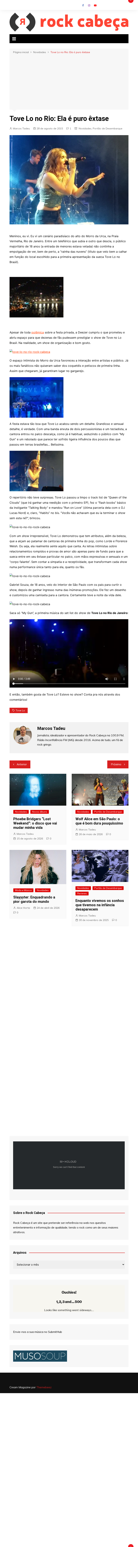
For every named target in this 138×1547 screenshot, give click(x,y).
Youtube (95, 5)
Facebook (83, 5)
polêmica (37, 332)
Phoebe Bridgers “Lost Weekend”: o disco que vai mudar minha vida (35, 823)
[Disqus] (69, 981)
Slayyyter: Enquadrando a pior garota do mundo (34, 899)
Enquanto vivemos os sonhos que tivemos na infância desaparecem (99, 904)
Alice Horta (23, 907)
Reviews (82, 893)
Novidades (85, 128)
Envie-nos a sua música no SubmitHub (37, 1332)
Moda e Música (23, 890)
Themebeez (44, 1387)
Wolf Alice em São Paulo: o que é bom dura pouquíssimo (99, 821)
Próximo (116, 764)
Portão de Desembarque (107, 128)
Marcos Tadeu (21, 128)
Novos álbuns (39, 811)
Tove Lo (20, 710)
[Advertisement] (69, 81)
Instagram (89, 5)
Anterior (22, 764)
